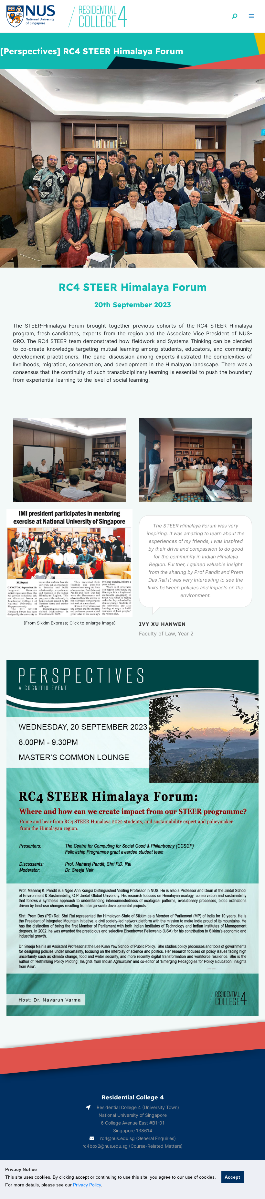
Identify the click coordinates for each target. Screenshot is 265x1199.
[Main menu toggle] (251, 16)
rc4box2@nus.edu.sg (105, 1146)
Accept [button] (232, 1177)
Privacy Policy (87, 1184)
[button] (235, 16)
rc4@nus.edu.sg (117, 1138)
